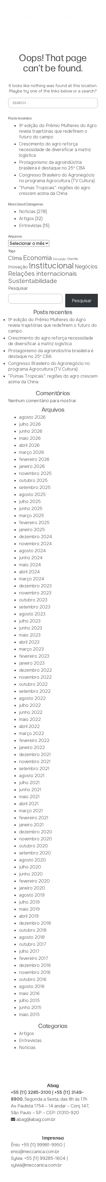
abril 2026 (29, 445)
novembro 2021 (35, 761)
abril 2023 (29, 642)
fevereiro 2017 (33, 958)
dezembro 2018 (35, 923)
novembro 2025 (35, 473)
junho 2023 (30, 628)
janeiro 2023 (32, 663)
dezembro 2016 (35, 965)
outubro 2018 (32, 930)
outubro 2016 (32, 979)
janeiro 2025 (32, 529)
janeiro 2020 (32, 888)
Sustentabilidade (32, 281)
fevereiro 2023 (34, 656)
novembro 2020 (35, 839)
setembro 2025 (35, 487)
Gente (72, 259)
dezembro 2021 (35, 754)
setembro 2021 (34, 768)
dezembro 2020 (35, 832)
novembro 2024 (35, 544)
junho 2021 (30, 790)
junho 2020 (31, 874)
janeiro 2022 (32, 747)
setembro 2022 (35, 691)
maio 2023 (29, 635)
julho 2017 (29, 951)
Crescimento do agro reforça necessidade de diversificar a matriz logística (55, 149)
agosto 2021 (32, 775)
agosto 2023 (32, 614)
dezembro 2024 (35, 537)
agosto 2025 (32, 494)
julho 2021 (29, 782)
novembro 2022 (35, 677)
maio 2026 (30, 438)
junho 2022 (30, 712)
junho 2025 (30, 508)
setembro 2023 (34, 607)
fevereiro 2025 (34, 522)
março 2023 (31, 649)
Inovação (18, 267)
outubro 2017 (32, 944)
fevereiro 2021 (33, 818)
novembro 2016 (35, 972)
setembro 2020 (35, 853)
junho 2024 (31, 558)
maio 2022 (30, 719)
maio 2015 (29, 1014)
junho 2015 (30, 1007)
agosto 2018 (32, 937)
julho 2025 (30, 501)
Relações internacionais (42, 274)
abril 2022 (29, 726)
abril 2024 (29, 572)
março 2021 (31, 811)
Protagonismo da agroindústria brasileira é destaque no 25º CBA (52, 165)
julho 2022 (30, 705)
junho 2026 (30, 431)
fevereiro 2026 (34, 459)
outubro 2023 (33, 600)
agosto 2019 (32, 895)
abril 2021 (29, 804)
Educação (59, 259)
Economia (37, 258)
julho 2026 (30, 424)
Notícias (27, 211)
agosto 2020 (32, 860)
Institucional (51, 266)
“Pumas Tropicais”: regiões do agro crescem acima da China (54, 190)
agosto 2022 (32, 698)
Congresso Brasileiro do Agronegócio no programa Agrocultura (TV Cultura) (57, 178)
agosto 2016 (32, 986)
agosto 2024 (32, 551)
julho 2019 (29, 902)
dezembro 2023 (35, 586)
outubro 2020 (33, 846)
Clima (15, 258)
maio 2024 (30, 565)
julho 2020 (30, 867)
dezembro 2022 (35, 670)
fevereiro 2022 (34, 740)
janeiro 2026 (32, 466)
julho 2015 (29, 1000)
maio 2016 (29, 993)
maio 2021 (29, 797)
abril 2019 (29, 916)
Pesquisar (18, 288)
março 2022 (31, 733)
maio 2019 (29, 909)
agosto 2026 (32, 417)
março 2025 (31, 515)
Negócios (86, 266)
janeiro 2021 (31, 825)
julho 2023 (29, 621)
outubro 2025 (33, 480)
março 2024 (31, 579)
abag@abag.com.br (36, 1119)
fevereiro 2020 (34, 881)
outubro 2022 (33, 684)
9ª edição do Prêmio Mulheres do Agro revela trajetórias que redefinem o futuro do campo (58, 131)
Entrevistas (30, 225)
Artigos (26, 218)
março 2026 (31, 452)
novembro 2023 (35, 593)
